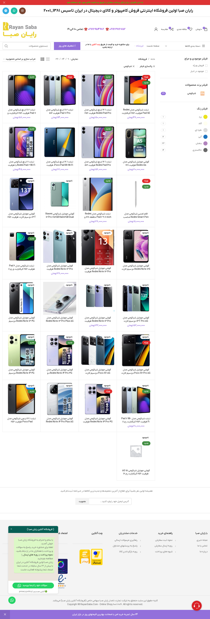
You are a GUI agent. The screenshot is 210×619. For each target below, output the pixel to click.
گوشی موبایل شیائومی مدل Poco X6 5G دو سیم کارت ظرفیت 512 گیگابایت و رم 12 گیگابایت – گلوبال (97, 374)
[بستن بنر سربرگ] (4, 2)
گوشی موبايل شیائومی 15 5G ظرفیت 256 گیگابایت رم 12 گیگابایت (136, 474)
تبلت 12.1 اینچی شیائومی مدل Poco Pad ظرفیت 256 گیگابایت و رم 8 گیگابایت (21, 422)
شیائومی (128, 66)
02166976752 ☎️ (116, 29)
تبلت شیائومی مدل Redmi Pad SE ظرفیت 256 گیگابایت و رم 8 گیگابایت (136, 113)
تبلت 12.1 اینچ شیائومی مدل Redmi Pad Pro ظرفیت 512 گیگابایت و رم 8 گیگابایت (97, 165)
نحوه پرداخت (46, 554)
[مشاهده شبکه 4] (42, 59)
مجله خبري (202, 540)
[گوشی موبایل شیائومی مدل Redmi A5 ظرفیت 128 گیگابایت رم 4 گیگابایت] (135, 142)
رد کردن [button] (5, 614)
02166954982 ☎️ (94, 29)
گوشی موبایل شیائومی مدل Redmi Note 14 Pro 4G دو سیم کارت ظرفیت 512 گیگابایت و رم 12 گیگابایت (60, 374)
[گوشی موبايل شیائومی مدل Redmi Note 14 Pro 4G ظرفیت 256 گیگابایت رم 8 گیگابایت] (97, 398)
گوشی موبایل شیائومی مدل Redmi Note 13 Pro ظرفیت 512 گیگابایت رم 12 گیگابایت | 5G (60, 270)
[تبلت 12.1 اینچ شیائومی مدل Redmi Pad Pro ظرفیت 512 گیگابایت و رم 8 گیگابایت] (97, 142)
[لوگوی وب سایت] (20, 29)
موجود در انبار (197, 71)
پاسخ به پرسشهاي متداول (125, 545)
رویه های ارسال (30, 554)
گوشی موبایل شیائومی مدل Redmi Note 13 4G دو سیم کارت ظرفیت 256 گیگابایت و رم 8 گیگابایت (21, 322)
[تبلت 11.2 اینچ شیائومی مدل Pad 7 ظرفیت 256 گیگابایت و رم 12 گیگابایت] (21, 90)
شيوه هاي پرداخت (163, 551)
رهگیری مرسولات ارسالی (126, 540)
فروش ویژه (198, 65)
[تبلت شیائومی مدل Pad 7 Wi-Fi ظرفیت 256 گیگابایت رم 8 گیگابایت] (135, 398)
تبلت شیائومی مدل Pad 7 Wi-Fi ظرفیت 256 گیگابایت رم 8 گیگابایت (135, 422)
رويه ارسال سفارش (163, 545)
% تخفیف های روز (67, 46)
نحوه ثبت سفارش (163, 540)
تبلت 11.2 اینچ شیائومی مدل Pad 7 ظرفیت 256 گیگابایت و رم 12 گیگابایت (21, 113)
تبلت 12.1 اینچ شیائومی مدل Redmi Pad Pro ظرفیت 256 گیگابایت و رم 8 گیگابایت (97, 113)
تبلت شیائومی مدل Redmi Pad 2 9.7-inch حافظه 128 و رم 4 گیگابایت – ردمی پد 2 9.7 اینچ (98, 218)
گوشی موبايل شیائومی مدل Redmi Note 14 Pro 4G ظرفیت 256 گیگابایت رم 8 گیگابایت (98, 422)
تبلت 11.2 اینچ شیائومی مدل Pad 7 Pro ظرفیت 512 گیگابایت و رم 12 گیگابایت (59, 113)
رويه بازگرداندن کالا (128, 551)
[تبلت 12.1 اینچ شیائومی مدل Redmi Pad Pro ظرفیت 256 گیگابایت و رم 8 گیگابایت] (97, 90)
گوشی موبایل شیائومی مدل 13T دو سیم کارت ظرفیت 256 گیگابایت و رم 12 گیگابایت (21, 217)
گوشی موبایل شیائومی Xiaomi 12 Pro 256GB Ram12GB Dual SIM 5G (59, 217)
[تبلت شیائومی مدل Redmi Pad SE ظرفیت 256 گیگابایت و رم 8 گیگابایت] (135, 90)
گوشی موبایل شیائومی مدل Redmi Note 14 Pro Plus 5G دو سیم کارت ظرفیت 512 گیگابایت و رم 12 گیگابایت (59, 423)
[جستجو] (6, 46)
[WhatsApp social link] (14, 10)
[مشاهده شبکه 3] (47, 59)
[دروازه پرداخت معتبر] (97, 556)
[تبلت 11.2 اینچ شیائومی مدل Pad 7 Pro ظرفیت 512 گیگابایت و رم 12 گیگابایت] (59, 90)
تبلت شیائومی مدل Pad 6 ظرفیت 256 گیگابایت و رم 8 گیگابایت (21, 269)
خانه (153, 59)
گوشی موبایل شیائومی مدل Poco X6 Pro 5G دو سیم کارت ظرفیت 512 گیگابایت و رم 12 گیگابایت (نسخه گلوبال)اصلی (135, 374)
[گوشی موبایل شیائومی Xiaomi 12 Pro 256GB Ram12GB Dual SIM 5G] (59, 194)
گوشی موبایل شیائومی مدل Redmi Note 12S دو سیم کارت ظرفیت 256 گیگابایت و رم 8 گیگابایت (136, 270)
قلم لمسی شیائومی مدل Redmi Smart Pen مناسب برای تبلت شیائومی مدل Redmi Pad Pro (136, 218)
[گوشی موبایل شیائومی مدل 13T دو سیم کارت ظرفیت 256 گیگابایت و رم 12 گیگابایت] (21, 194)
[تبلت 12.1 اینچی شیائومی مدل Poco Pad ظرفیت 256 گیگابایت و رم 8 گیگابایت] (21, 398)
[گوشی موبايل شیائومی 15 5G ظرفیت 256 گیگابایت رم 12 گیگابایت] (135, 450)
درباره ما (204, 551)
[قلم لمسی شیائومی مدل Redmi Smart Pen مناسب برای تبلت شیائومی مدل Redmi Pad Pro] (135, 194)
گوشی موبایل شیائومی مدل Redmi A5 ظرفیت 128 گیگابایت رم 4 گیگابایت (136, 165)
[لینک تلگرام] (5, 10)
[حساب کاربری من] (156, 29)
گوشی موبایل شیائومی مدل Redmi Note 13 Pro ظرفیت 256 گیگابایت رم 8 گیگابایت (97, 321)
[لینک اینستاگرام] (22, 10)
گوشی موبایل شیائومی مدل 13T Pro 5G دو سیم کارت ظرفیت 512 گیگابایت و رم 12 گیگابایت (136, 322)
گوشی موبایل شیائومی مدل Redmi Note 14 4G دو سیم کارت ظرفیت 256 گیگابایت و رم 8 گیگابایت (21, 374)
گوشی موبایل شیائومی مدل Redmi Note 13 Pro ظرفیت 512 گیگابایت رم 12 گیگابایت (97, 271)
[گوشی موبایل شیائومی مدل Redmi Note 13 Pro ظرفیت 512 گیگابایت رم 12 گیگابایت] (97, 247)
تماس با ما (202, 545)
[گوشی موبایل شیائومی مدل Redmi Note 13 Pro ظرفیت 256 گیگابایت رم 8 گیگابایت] (97, 298)
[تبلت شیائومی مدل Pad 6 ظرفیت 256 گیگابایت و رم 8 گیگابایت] (21, 246)
